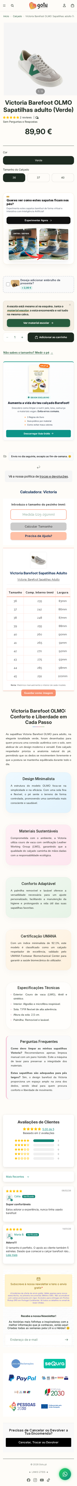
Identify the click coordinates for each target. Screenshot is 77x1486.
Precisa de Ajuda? (38, 536)
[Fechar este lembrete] (69, 304)
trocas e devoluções (54, 476)
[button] (11, 117)
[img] (14, 1191)
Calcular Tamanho (39, 526)
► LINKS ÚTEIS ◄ (38, 1472)
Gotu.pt (43, 1464)
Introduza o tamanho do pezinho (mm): (38, 504)
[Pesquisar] (12, 5)
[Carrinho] (72, 5)
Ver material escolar (36, 323)
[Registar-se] (66, 1340)
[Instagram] (35, 1480)
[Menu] (4, 5)
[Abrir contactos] (65, 1474)
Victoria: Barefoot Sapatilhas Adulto (38, 579)
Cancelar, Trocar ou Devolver (38, 1442)
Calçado (17, 16)
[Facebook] (28, 1480)
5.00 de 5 (48, 1129)
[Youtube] (42, 1480)
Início (6, 16)
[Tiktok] (48, 1480)
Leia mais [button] (11, 1254)
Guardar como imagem (38, 692)
